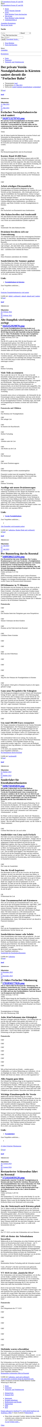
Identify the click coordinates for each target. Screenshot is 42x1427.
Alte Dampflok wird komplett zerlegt (13, 526)
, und (22, 530)
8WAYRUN (29, 1413)
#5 (1, 974)
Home (7, 9)
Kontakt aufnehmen (11, 1400)
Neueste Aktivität (14, 11)
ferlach (14, 87)
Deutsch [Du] (9, 1395)
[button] (3, 3)
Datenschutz (9, 1404)
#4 (1, 774)
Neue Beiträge (9, 14)
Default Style (9, 1393)
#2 (1, 314)
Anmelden (4, 50)
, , (24, 296)
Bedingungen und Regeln (13, 1402)
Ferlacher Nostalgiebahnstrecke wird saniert (15, 292)
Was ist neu (8, 16)
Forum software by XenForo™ (20, 1411)
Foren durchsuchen (21, 14)
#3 (1, 547)
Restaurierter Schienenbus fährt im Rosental (15, 1373)
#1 (1, 106)
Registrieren (5, 54)
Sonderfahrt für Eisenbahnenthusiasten (13, 953)
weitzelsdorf (37, 87)
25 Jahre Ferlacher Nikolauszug (11, 1146)
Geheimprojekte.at (11, 20)
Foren (7, 12)
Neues (7, 11)
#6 (1, 1165)
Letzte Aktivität (19, 18)
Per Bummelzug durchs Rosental (11, 752)
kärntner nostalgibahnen (24, 87)
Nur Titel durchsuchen (10, 35)
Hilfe (6, 1406)
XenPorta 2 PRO (6, 1413)
